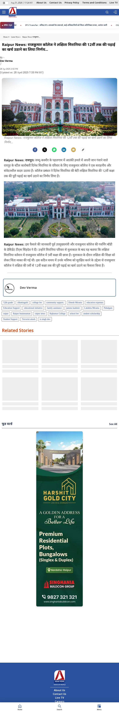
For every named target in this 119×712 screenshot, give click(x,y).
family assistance (54, 308)
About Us (41, 2)
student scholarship (91, 313)
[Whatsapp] (54, 149)
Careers (59, 701)
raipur (6, 313)
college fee (37, 302)
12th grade (8, 302)
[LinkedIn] (63, 149)
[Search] (107, 12)
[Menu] (115, 12)
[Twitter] (44, 149)
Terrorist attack (28, 319)
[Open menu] (5, 12)
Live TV (114, 2)
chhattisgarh (22, 302)
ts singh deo (45, 319)
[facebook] (35, 149)
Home (5, 37)
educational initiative (33, 308)
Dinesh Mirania (75, 302)
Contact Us (55, 2)
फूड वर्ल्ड (7, 424)
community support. (55, 302)
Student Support (10, 319)
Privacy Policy (72, 2)
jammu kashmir (73, 308)
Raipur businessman (21, 313)
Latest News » (16, 37)
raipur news (40, 313)
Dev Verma (6, 61)
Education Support (11, 308)
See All (113, 424)
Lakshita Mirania (91, 308)
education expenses (95, 302)
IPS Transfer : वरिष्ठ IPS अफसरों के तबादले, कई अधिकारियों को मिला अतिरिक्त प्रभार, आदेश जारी (45, 25)
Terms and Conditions (94, 2)
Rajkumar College (57, 313)
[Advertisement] (59, 518)
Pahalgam (108, 308)
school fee (74, 313)
